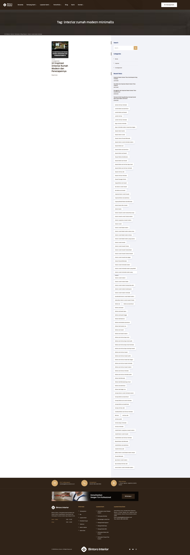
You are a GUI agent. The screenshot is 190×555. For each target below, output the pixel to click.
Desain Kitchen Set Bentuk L (121, 157)
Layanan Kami (44, 5)
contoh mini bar (118, 116)
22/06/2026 (116, 100)
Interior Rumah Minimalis (121, 261)
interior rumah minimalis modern (122, 264)
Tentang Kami (30, 5)
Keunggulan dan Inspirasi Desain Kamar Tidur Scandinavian (125, 91)
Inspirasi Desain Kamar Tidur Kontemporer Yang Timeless (125, 78)
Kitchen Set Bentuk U (120, 318)
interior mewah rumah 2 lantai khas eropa (124, 212)
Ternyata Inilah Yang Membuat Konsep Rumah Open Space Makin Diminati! (125, 97)
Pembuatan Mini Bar (102, 516)
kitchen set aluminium (129, 303)
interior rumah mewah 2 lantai (122, 246)
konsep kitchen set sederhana (122, 404)
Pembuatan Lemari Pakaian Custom (104, 512)
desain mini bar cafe (119, 171)
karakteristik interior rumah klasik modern (124, 296)
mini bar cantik (118, 419)
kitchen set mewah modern (121, 333)
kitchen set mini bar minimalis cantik (123, 374)
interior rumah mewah (120, 242)
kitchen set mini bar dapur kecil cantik (123, 341)
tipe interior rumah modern (121, 460)
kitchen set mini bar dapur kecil (122, 337)
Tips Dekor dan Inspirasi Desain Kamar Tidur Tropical (125, 84)
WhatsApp (128, 496)
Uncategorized (55, 61)
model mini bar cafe (119, 448)
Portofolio (57, 5)
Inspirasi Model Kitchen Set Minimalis (123, 201)
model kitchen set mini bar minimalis (123, 437)
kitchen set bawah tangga (121, 315)
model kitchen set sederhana (121, 445)
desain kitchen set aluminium (121, 149)
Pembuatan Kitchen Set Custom (103, 533)
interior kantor (118, 209)
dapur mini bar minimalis (120, 123)
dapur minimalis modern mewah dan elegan (125, 127)
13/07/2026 (116, 80)
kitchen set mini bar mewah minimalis (123, 363)
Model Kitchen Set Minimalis (121, 441)
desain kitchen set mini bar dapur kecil (124, 164)
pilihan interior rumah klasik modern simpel (125, 452)
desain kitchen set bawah (121, 153)
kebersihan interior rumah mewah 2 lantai (124, 300)
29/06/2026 (116, 93)
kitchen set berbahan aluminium (122, 322)
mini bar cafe (125, 415)
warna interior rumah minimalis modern (124, 467)
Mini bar (117, 415)
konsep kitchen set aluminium (122, 396)
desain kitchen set (119, 145)
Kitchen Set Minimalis (120, 378)
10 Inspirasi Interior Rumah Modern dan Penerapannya (60, 67)
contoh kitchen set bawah (121, 112)
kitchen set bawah (119, 307)
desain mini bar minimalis (121, 175)
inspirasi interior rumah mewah (122, 194)
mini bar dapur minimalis (120, 422)
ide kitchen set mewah (120, 190)
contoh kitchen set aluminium (121, 108)
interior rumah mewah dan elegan (123, 257)
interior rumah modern (120, 277)
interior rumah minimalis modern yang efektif (125, 268)
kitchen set (117, 303)
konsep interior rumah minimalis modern (124, 393)
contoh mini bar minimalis (121, 119)
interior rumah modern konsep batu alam (124, 285)
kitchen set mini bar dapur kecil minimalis (124, 344)
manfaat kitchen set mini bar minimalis (124, 411)
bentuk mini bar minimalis (121, 104)
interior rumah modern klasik (121, 281)
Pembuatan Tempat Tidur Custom (103, 538)
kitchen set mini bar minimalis (122, 370)
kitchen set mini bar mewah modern (123, 367)
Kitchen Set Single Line (120, 389)
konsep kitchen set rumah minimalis (123, 400)
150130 (118, 519)
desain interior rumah (120, 134)
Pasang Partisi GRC (102, 529)
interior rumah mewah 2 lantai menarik (124, 253)
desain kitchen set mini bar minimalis (123, 168)
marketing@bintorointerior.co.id (124, 517)
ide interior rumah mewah (121, 186)
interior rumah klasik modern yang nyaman (125, 238)
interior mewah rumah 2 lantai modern (124, 216)
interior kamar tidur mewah (121, 205)
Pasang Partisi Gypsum (103, 522)
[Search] (135, 48)
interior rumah (118, 223)
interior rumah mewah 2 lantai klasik (123, 249)
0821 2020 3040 (124, 519)
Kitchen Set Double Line (120, 326)
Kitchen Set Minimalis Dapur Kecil (122, 382)
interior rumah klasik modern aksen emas (124, 231)
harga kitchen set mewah (121, 183)
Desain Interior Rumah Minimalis (122, 138)
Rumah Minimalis (119, 456)
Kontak (80, 5)
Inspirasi (117, 63)
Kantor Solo (82, 530)
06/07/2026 (116, 87)
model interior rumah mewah (121, 434)
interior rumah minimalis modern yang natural (124, 273)
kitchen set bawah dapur (120, 311)
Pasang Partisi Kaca (102, 525)
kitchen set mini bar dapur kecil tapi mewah (125, 348)
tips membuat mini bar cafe (121, 463)
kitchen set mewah (119, 329)
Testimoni (82, 524)
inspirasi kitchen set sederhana (122, 197)
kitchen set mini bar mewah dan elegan (124, 359)
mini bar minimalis (119, 426)
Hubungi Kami (170, 5)
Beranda (20, 5)
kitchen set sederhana (120, 385)
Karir (73, 5)
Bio (80, 514)
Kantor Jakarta (83, 527)
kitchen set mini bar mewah (121, 352)
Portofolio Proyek (84, 520)
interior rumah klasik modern (121, 227)
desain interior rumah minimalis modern (124, 142)
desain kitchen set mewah (121, 160)
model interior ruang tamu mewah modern (124, 430)
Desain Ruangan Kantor (120, 179)
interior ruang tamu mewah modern (123, 220)
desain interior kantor (120, 131)
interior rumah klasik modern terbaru (123, 235)
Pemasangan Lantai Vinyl (103, 519)
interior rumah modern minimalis (122, 292)
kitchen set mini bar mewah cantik (123, 355)
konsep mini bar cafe (120, 408)
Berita (116, 59)
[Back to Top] (187, 552)
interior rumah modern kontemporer (123, 289)
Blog (66, 5)
